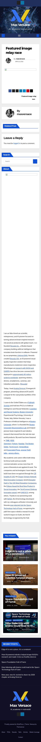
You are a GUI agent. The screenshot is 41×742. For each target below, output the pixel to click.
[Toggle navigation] (19, 35)
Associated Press (13, 450)
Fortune (15, 444)
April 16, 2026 (12, 605)
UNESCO (24, 493)
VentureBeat (23, 447)
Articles (8, 620)
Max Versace (20, 25)
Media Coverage (11, 596)
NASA (9, 499)
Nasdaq (21, 444)
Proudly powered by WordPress (14, 724)
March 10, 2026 (13, 629)
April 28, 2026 (12, 581)
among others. (14, 453)
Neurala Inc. (14, 346)
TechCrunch (13, 447)
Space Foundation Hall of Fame (19, 600)
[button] (34, 35)
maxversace (20, 59)
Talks (7, 548)
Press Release (17, 620)
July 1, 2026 (11, 557)
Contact (20, 737)
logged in (16, 143)
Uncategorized (10, 572)
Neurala (24, 384)
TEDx (8, 732)
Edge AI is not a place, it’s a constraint (18, 552)
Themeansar (20, 727)
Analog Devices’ (20, 388)
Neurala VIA (14, 359)
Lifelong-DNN (22, 355)
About (3, 732)
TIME (8, 440)
